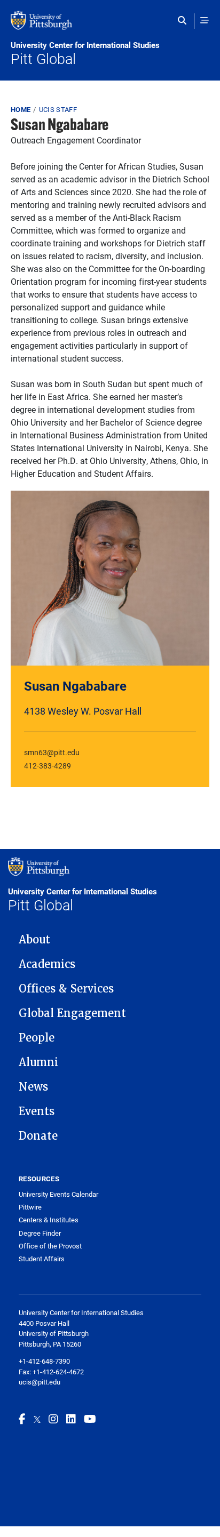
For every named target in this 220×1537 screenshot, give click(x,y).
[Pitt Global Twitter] (37, 1419)
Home (20, 109)
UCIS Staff (58, 109)
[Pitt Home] (110, 26)
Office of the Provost (50, 1246)
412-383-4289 (47, 766)
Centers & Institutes (48, 1219)
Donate (38, 1136)
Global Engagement (72, 1013)
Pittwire (30, 1207)
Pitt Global (85, 54)
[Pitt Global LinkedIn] (71, 1419)
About (34, 940)
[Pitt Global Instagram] (53, 1419)
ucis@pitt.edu (39, 1382)
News (33, 1087)
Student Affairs (42, 1258)
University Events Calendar (58, 1194)
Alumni (38, 1062)
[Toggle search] (184, 20)
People (36, 1038)
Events (36, 1111)
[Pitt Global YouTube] (90, 1419)
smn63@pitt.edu (52, 752)
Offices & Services (66, 989)
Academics (47, 964)
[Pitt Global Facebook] (22, 1419)
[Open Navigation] (204, 20)
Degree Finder (40, 1233)
